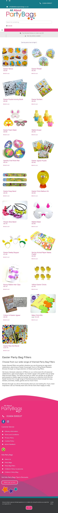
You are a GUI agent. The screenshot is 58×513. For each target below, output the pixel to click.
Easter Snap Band (9, 191)
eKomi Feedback (10, 444)
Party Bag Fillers (10, 466)
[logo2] (21, 9)
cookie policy (51, 503)
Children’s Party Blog (11, 472)
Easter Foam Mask (10, 130)
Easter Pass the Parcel (11, 346)
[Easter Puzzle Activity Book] (14, 87)
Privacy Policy (9, 438)
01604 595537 (47, 3)
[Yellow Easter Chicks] (43, 273)
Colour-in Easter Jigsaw (11, 315)
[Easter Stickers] (43, 87)
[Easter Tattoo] (14, 57)
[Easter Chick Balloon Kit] (43, 179)
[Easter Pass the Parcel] (14, 334)
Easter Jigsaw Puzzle (39, 161)
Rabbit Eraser (36, 130)
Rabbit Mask (36, 222)
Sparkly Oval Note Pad (11, 161)
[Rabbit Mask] (43, 210)
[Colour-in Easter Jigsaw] (14, 303)
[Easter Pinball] (43, 57)
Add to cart (6, 73)
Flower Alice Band (9, 222)
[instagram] (9, 0)
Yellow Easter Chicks (39, 285)
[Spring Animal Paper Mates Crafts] (43, 240)
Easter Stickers (37, 99)
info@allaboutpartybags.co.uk (18, 7)
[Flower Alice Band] (14, 210)
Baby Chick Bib (37, 315)
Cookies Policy (9, 441)
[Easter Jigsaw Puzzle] (43, 149)
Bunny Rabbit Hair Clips (11, 285)
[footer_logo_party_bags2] (12, 405)
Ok (29, 507)
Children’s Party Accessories (14, 469)
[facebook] (6, 0)
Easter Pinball (36, 69)
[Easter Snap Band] (14, 179)
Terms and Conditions (12, 434)
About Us (8, 459)
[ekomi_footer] (3, 448)
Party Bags (8, 462)
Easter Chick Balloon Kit (40, 191)
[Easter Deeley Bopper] (14, 240)
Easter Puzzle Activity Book (13, 99)
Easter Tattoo (8, 69)
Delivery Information (11, 431)
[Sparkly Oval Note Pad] (14, 149)
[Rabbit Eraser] (43, 118)
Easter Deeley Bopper (11, 252)
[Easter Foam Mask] (14, 118)
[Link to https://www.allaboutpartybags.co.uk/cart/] (7, 25)
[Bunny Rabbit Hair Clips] (14, 273)
